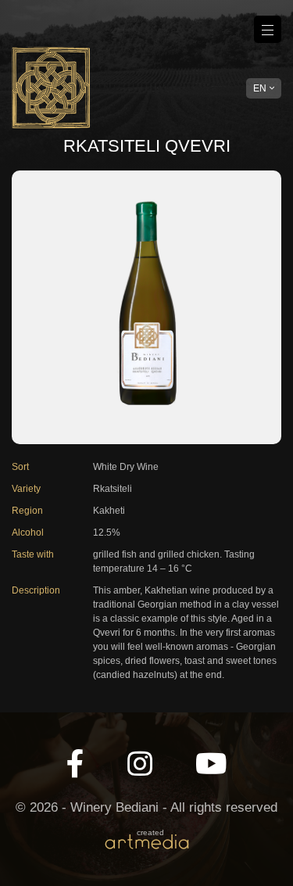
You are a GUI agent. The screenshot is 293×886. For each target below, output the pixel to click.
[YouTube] (211, 764)
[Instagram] (140, 764)
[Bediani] (51, 87)
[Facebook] (75, 764)
